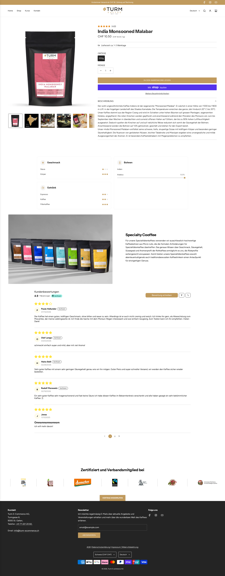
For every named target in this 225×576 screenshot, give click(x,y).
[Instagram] (210, 2)
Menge (101, 65)
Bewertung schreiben (162, 295)
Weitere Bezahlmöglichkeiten (157, 93)
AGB (88, 547)
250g (101, 58)
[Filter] (181, 295)
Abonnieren (89, 535)
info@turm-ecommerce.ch (26, 530)
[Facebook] (204, 2)
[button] (10, 68)
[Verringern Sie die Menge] (101, 70)
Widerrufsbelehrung (130, 547)
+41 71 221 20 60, (24, 524)
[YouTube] (216, 2)
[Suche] (204, 11)
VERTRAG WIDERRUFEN (112, 498)
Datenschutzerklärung (101, 547)
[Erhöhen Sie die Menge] (110, 70)
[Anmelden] (210, 11)
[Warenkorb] (216, 11)
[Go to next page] (120, 436)
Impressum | (116, 547)
